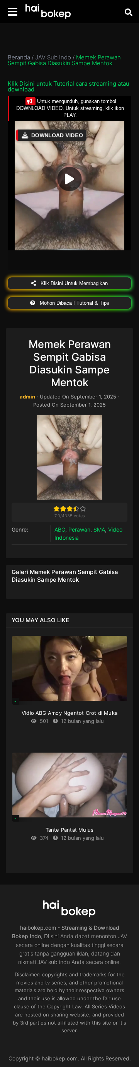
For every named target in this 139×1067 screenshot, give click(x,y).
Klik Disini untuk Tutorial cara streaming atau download (68, 86)
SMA (99, 529)
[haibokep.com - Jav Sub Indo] (48, 12)
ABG (59, 529)
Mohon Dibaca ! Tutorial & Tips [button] (73, 303)
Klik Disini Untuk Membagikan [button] (73, 283)
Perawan (79, 529)
